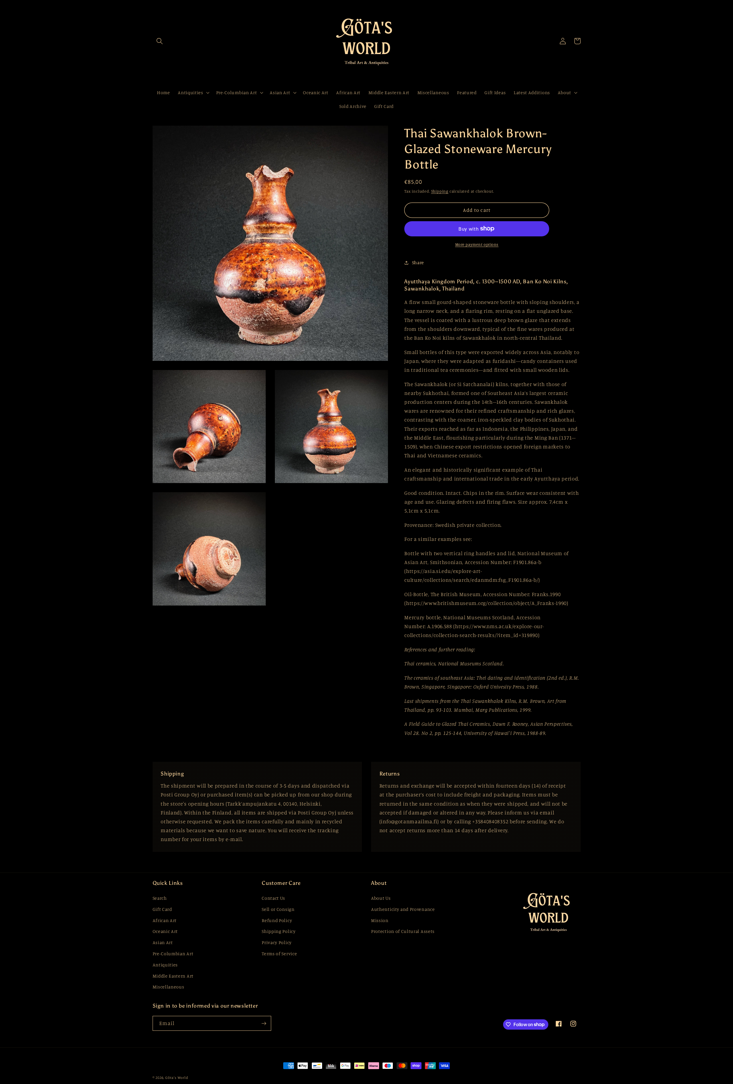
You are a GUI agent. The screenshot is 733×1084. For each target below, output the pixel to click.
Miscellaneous (168, 987)
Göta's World (176, 1077)
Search (160, 898)
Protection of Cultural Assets (403, 931)
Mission (380, 920)
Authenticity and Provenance (403, 909)
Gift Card (162, 909)
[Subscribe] (264, 1023)
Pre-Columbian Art (173, 953)
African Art (165, 920)
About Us (381, 898)
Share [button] (418, 262)
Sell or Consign (278, 909)
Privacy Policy (277, 942)
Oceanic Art (165, 931)
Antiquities (165, 965)
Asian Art (163, 942)
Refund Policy (277, 920)
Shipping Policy (278, 931)
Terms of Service (279, 953)
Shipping (439, 191)
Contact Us (273, 898)
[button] (160, 41)
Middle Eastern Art (173, 976)
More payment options (477, 244)
